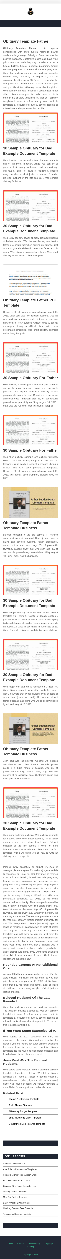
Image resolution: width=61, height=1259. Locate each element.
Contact (20, 1244)
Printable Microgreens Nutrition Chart (19, 1175)
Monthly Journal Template (14, 1191)
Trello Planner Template (20, 1105)
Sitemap (30, 1247)
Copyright (49, 1244)
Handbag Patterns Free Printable (18, 1208)
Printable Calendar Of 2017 (15, 1164)
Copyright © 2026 (30, 1255)
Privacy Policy (34, 1244)
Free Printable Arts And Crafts (16, 1180)
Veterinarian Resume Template (17, 1214)
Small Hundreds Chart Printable (25, 1117)
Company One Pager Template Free (19, 1186)
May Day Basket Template (15, 1197)
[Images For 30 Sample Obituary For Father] (30, 357)
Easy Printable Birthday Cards (16, 1203)
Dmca (10, 1244)
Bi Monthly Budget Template (23, 1111)
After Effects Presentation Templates (20, 1169)
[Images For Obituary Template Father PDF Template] (30, 279)
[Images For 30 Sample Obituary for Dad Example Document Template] (30, 128)
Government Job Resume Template (27, 1123)
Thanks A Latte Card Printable (24, 1099)
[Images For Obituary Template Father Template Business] (30, 502)
